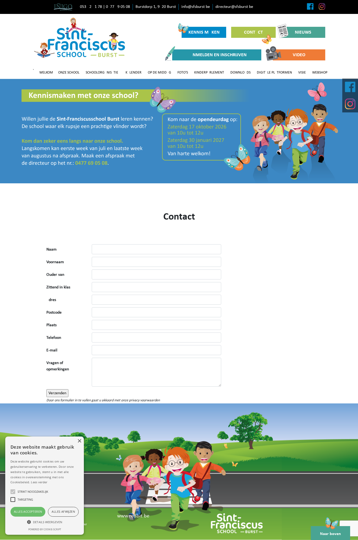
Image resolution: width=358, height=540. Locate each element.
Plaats (51, 325)
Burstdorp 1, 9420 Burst (155, 7)
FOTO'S (182, 73)
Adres (51, 300)
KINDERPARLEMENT (209, 73)
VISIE (302, 73)
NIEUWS (303, 32)
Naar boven (330, 534)
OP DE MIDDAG (159, 73)
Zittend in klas (58, 287)
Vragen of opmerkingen (57, 366)
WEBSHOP (319, 73)
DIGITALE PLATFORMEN (274, 73)
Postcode (54, 312)
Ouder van (55, 275)
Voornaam (55, 262)
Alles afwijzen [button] (63, 511)
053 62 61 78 (91, 7)
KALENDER (134, 73)
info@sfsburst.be (195, 7)
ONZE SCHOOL (68, 73)
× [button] (79, 441)
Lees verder (39, 482)
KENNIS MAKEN (204, 32)
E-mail (51, 350)
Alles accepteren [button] (28, 511)
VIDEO (299, 55)
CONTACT (253, 32)
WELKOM (46, 73)
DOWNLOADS (240, 73)
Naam (51, 249)
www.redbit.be (133, 516)
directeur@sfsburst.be (234, 7)
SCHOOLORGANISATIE (102, 73)
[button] (44, 522)
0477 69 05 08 (118, 7)
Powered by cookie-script (44, 529)
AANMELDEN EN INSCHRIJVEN (217, 55)
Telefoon (53, 338)
